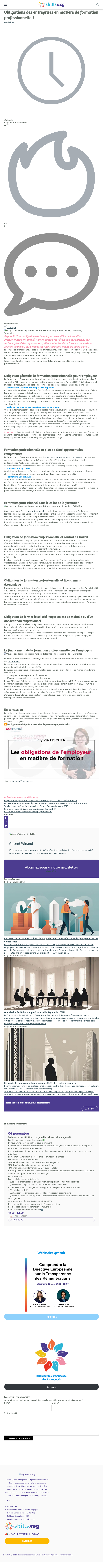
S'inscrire (52, 1316)
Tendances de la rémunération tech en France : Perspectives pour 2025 (36, 806)
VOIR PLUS (90, 1108)
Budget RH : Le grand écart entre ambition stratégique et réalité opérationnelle (40, 800)
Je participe (16, 1219)
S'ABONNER (51, 870)
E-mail (55, 1402)
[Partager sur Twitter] (6, 826)
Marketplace (12, 1506)
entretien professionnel (33, 511)
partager (11, 327)
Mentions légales (66, 1555)
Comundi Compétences (22, 781)
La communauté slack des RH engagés (22, 1509)
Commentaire (11, 1412)
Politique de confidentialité (18, 1516)
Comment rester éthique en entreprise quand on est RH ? (30, 809)
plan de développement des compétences (64, 457)
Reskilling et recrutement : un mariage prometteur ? (28, 811)
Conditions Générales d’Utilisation (20, 1519)
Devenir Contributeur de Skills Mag (21, 1513)
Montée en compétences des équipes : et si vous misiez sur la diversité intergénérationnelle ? (46, 803)
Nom (7, 1402)
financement (14, 661)
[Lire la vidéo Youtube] (51, 752)
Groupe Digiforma (51, 1555)
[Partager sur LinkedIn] (6, 818)
